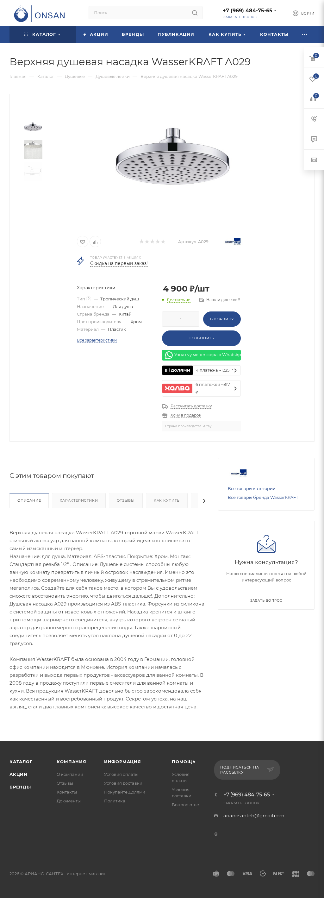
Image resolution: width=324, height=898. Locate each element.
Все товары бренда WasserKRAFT (263, 497)
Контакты (67, 791)
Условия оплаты (121, 774)
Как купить (167, 500)
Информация (122, 761)
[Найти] (194, 12)
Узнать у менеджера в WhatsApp (207, 354)
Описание (29, 500)
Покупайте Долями (124, 791)
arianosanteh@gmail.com (253, 816)
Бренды (20, 786)
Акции (18, 774)
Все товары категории (252, 488)
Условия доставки (123, 783)
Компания (71, 761)
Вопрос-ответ (186, 804)
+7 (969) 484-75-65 (247, 11)
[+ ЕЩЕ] (305, 34)
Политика (114, 800)
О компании (70, 774)
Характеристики (79, 500)
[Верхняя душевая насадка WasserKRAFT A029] (172, 162)
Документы (69, 800)
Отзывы (126, 500)
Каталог (21, 761)
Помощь (184, 761)
